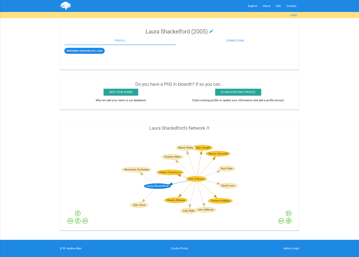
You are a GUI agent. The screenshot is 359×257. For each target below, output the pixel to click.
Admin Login (291, 248)
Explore (252, 6)
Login (293, 15)
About (266, 6)
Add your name (121, 92)
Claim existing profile (238, 92)
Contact (291, 6)
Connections (235, 40)
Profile (120, 40)
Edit (278, 6)
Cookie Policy (179, 248)
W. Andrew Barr (72, 248)
